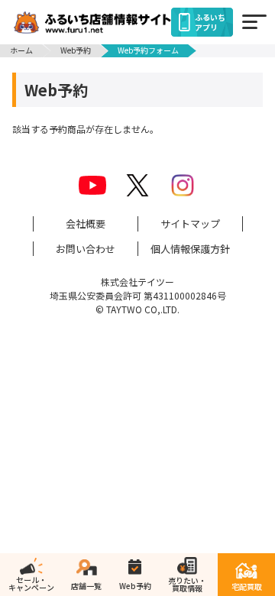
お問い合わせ (85, 248)
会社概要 (85, 223)
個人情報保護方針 (190, 248)
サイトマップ (190, 223)
